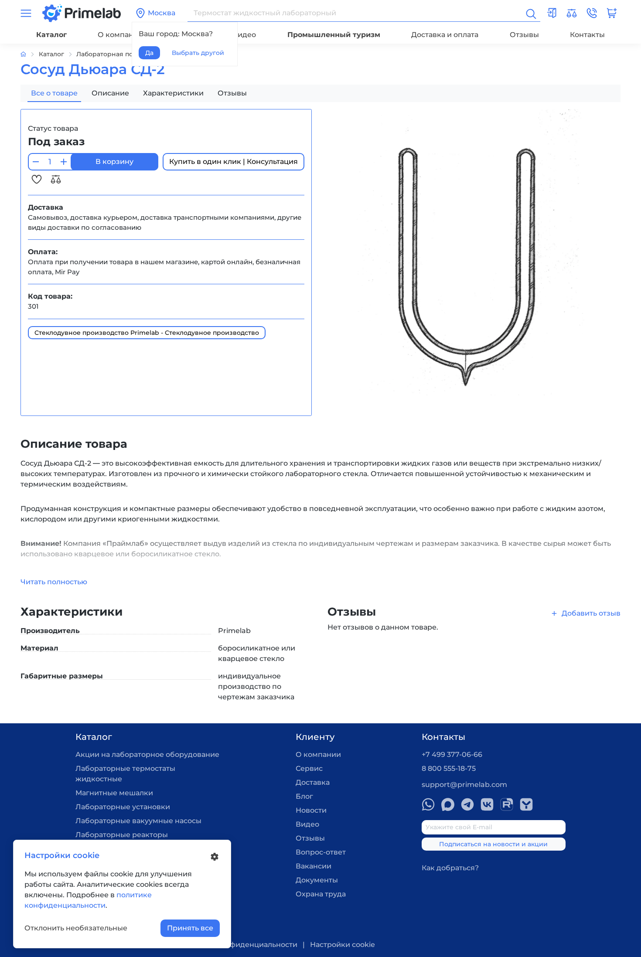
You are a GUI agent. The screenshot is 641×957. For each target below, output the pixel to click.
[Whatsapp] (428, 804)
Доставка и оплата (444, 35)
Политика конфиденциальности (238, 944)
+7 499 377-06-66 (452, 754)
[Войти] (551, 13)
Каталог (51, 35)
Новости (311, 810)
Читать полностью (53, 582)
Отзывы (524, 35)
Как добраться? (450, 868)
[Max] (447, 804)
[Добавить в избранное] (37, 179)
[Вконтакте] (487, 804)
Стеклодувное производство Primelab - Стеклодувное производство (146, 333)
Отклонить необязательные (75, 928)
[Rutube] (506, 804)
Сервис (309, 768)
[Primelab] (81, 12)
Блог (304, 796)
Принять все (190, 928)
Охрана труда (321, 894)
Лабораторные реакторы (121, 835)
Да (149, 53)
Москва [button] (161, 13)
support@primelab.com (464, 784)
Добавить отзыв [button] (591, 613)
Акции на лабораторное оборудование (147, 754)
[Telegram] (467, 804)
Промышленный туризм (333, 35)
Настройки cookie (342, 944)
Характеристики (173, 93)
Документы (317, 880)
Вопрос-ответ (321, 852)
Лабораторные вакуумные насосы (138, 821)
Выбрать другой (198, 53)
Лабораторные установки (122, 807)
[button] (591, 13)
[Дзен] (526, 804)
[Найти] (530, 13)
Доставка (313, 782)
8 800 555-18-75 (449, 768)
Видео (244, 35)
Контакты (587, 35)
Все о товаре (54, 93)
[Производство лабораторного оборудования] (29, 54)
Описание (110, 93)
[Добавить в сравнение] (56, 179)
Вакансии (313, 866)
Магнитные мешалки (114, 793)
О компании (120, 35)
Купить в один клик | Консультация (233, 161)
